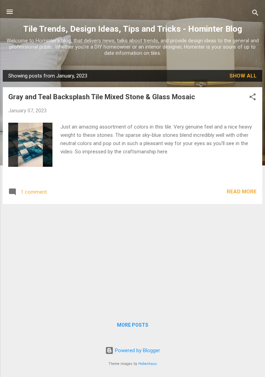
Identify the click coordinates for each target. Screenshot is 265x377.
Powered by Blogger (137, 350)
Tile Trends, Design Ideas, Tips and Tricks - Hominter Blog (132, 29)
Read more (242, 191)
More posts (132, 325)
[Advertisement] (132, 258)
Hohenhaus (147, 363)
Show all (243, 76)
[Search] (255, 13)
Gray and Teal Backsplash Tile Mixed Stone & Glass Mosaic (101, 97)
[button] (252, 98)
